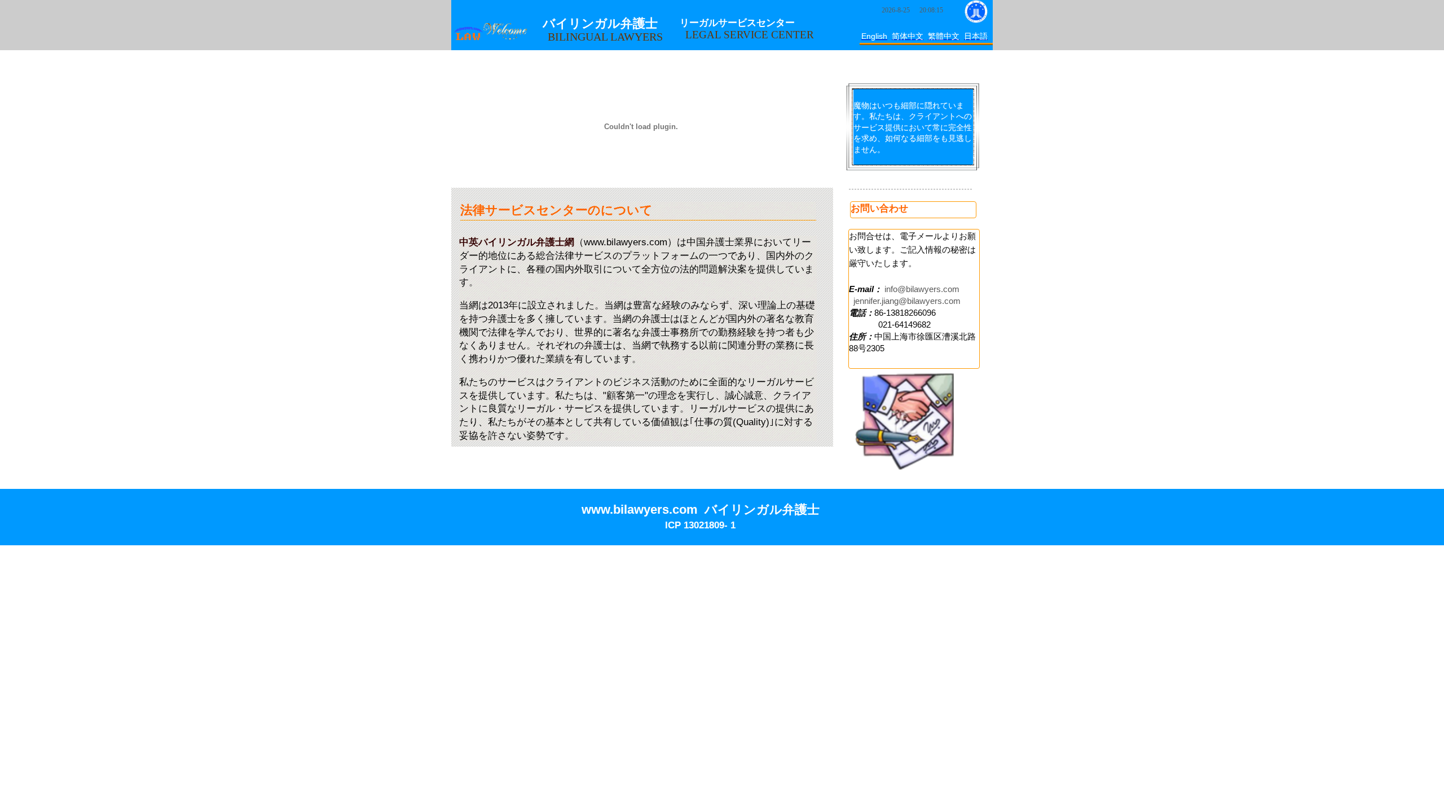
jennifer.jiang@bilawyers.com (907, 301)
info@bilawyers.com (921, 289)
